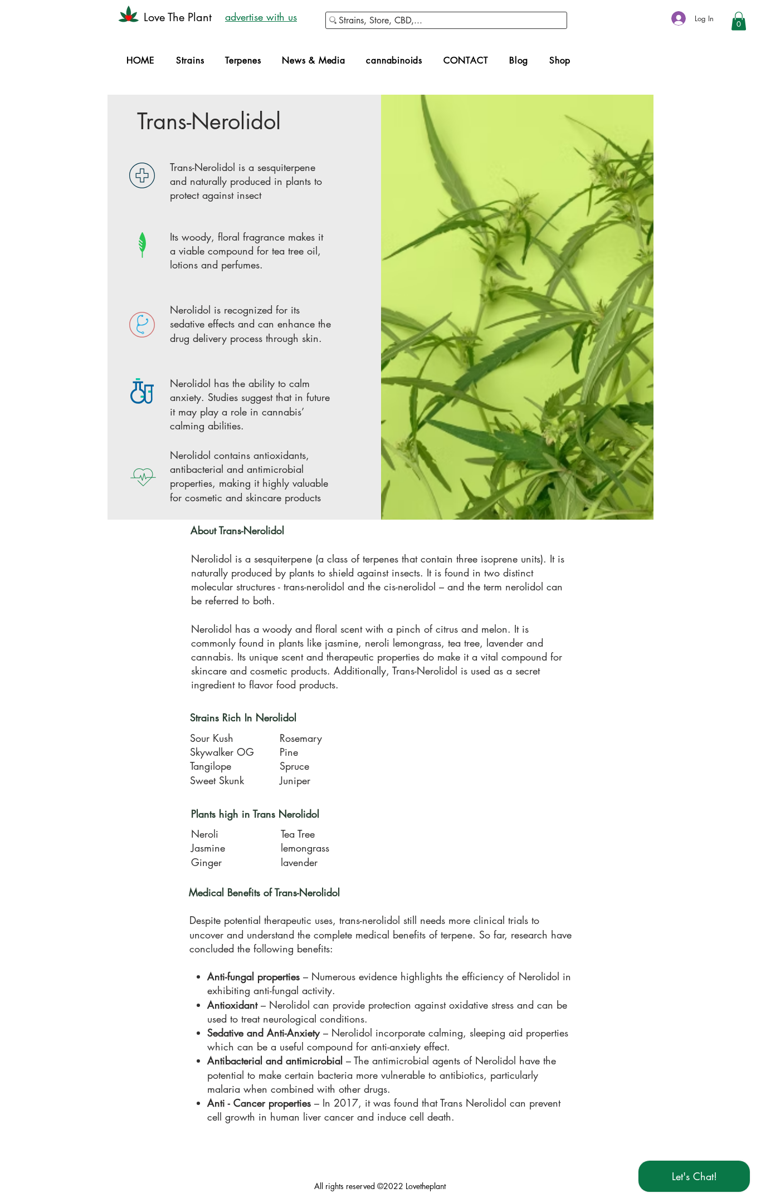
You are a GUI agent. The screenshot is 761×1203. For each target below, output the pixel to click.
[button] (739, 21)
